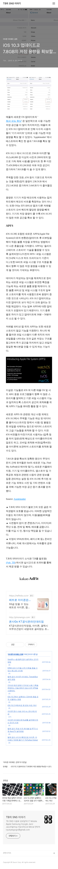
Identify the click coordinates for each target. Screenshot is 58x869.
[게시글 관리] (21, 644)
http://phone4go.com (19, 617)
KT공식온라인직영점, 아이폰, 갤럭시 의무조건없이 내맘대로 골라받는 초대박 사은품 (28, 627)
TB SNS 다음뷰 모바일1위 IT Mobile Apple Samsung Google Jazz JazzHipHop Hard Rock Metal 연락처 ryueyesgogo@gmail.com (23, 825)
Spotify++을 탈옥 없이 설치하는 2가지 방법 (23, 660)
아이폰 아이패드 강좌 (15, 654)
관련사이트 (7, 853)
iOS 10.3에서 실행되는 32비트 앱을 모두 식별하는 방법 (23, 698)
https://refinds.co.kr (18, 595)
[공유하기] (17, 644)
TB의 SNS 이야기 (12, 3)
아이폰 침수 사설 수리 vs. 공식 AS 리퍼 (22, 712)
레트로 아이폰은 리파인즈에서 (19, 600)
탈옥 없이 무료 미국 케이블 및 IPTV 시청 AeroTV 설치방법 (23, 729)
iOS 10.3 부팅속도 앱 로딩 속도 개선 (22, 705)
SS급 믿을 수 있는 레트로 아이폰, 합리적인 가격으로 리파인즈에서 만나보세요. (19, 606)
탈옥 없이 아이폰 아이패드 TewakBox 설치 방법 (23, 678)
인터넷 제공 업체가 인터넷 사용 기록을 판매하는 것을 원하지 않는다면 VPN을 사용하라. (23, 688)
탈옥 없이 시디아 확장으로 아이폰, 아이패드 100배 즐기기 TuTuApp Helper (23, 738)
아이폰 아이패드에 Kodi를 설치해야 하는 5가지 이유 (23, 721)
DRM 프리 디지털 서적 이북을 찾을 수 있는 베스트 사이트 (23, 669)
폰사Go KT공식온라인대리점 (26, 621)
